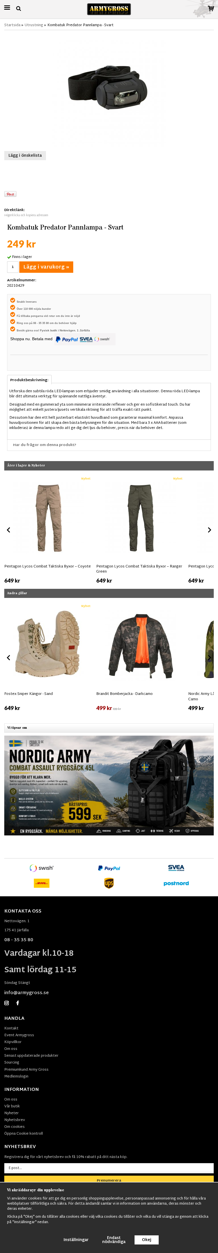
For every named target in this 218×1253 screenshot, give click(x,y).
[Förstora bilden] (109, 90)
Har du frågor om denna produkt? (44, 445)
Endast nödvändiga (113, 1240)
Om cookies (14, 1127)
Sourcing (11, 1062)
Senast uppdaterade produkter (31, 1055)
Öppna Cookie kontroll (23, 1133)
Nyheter (11, 1113)
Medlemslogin (16, 1076)
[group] (48, 529)
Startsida (12, 25)
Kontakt (11, 1028)
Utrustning (34, 25)
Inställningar (76, 1240)
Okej (146, 1240)
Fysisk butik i (50, 330)
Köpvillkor (13, 1042)
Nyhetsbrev (14, 1120)
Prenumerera (109, 1180)
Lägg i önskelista (25, 155)
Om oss (10, 1049)
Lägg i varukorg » (46, 267)
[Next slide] (209, 530)
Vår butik (12, 1106)
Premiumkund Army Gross (26, 1069)
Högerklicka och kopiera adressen (26, 215)
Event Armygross (19, 1035)
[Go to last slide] (8, 530)
